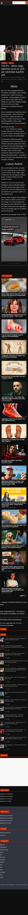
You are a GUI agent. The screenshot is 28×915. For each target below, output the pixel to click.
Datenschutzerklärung (5, 832)
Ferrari (11, 79)
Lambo (15, 79)
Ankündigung (3, 847)
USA (1, 874)
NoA (1, 867)
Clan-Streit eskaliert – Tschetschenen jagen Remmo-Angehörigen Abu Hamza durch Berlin (16, 708)
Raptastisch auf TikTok (5, 801)
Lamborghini (20, 79)
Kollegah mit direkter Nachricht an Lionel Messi (13, 603)
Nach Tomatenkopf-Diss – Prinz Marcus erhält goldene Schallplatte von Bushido (13, 613)
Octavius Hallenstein (17, 77)
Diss (1, 854)
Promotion (2, 872)
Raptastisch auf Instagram (6, 796)
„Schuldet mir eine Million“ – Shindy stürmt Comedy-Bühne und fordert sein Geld (16, 685)
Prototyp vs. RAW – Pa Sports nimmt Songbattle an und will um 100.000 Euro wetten (16, 639)
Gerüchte (2, 857)
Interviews (2, 859)
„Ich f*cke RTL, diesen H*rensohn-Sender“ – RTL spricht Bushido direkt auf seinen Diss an (15, 730)
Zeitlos (1, 877)
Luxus (24, 79)
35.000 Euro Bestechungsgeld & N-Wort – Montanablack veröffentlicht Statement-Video (14, 646)
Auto (9, 79)
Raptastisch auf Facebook (6, 794)
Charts (1, 852)
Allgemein (11, 63)
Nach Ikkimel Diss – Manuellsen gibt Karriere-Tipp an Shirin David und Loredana (16, 661)
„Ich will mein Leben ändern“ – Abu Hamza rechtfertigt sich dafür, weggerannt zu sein (14, 715)
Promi (1, 869)
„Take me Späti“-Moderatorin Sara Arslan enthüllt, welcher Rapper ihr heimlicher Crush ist (15, 738)
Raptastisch (4, 63)
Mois (2, 81)
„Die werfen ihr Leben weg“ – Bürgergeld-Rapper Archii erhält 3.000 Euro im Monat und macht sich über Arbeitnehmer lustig (15, 670)
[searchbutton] (26, 3)
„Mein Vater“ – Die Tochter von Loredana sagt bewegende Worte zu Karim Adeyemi (15, 654)
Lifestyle (2, 862)
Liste (1, 864)
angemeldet (9, 623)
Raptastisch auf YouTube (6, 798)
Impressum (3, 835)
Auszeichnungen (4, 849)
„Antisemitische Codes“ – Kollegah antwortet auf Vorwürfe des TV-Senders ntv (15, 723)
